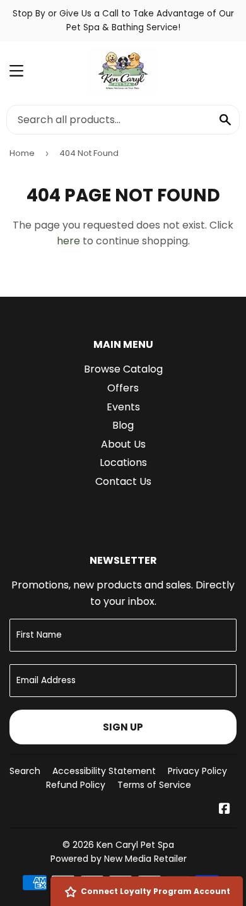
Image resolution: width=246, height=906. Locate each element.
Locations (123, 462)
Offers (123, 388)
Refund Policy (75, 784)
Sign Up (123, 727)
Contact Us (123, 481)
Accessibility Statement (104, 771)
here (68, 241)
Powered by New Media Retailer (118, 858)
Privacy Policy (197, 771)
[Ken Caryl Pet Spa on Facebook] (224, 809)
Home (22, 153)
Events (123, 407)
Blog (123, 425)
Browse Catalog (123, 369)
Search (24, 771)
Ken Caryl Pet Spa (135, 844)
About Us (123, 444)
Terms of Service (154, 784)
